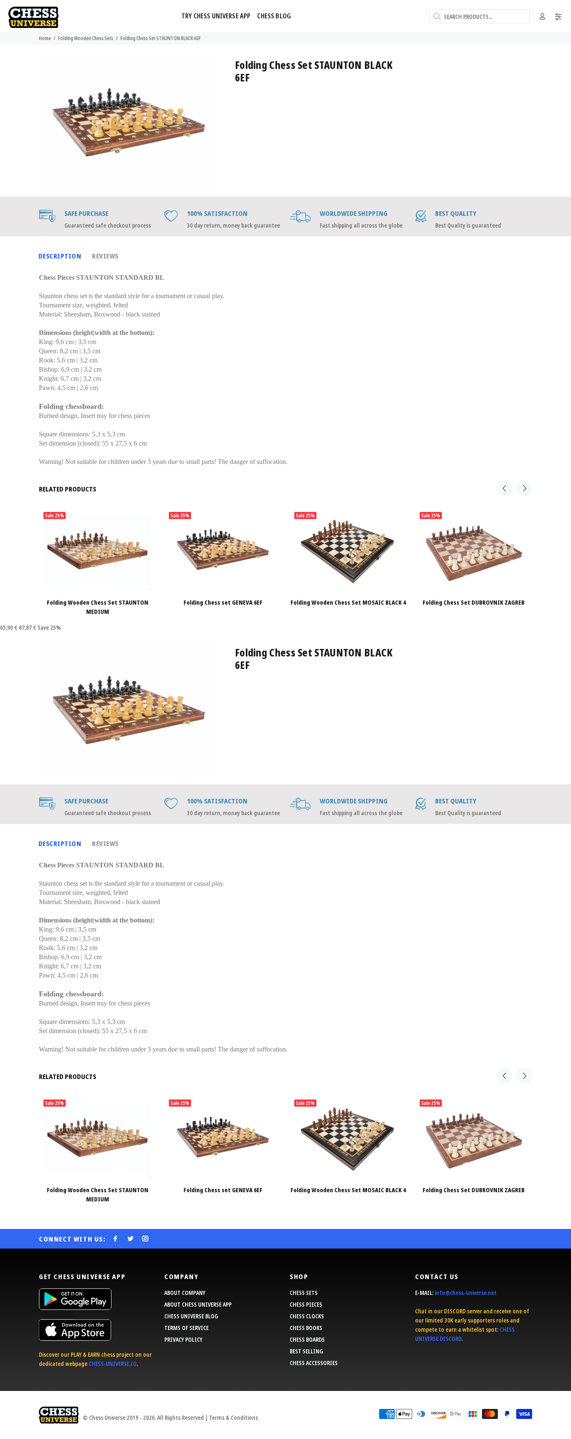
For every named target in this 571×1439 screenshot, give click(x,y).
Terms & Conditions (233, 1417)
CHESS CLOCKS (307, 1316)
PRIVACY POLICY (183, 1339)
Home (45, 38)
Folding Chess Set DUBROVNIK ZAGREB (474, 602)
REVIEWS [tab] (105, 256)
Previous (504, 488)
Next (524, 488)
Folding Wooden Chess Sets (85, 38)
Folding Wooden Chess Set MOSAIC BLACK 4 (348, 602)
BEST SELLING (306, 1351)
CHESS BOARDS (307, 1339)
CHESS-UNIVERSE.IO (113, 1364)
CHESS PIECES (306, 1304)
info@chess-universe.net (466, 1293)
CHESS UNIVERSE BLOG (191, 1316)
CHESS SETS (304, 1293)
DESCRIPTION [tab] (59, 256)
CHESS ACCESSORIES (314, 1363)
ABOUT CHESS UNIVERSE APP (198, 1304)
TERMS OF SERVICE (186, 1328)
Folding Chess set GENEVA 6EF (223, 602)
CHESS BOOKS (306, 1328)
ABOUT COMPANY (184, 1293)
